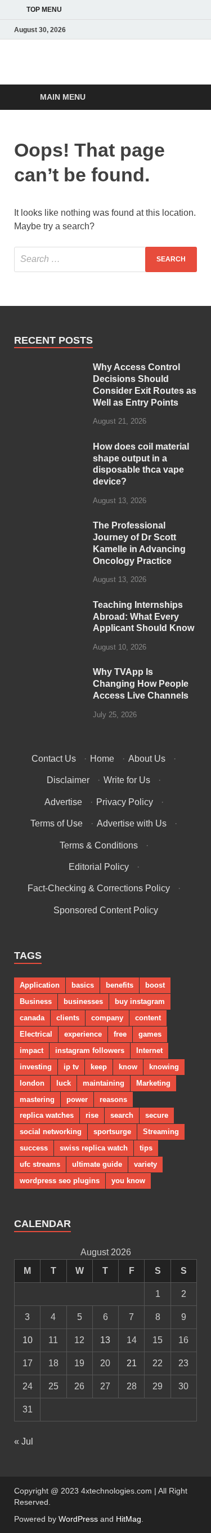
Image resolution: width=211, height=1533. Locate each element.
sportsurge (112, 1131)
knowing (164, 1067)
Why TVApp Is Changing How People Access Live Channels (140, 683)
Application (40, 985)
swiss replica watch (94, 1148)
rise (92, 1115)
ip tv (71, 1067)
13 (105, 1340)
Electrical (36, 1034)
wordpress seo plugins (60, 1180)
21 (132, 1363)
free (120, 1034)
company (107, 1018)
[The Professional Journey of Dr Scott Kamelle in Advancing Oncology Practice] (49, 526)
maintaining (103, 1083)
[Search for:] (105, 259)
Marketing (153, 1083)
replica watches (47, 1115)
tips (146, 1148)
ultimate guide (97, 1164)
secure (156, 1115)
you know (128, 1180)
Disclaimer (68, 780)
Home (102, 758)
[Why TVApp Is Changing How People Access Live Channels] (49, 673)
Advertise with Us (132, 823)
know (128, 1067)
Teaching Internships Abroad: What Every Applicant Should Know (143, 616)
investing (36, 1067)
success (34, 1148)
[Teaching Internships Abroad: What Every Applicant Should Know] (49, 606)
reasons (113, 1099)
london (32, 1083)
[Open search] (182, 98)
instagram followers (89, 1050)
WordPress (78, 1518)
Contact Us (54, 758)
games (149, 1034)
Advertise (63, 802)
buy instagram (140, 1001)
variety (145, 1164)
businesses (83, 1001)
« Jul (23, 1441)
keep (99, 1067)
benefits (119, 985)
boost (155, 985)
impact (31, 1050)
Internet (149, 1050)
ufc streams (40, 1164)
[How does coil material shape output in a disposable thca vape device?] (49, 447)
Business (36, 1001)
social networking (51, 1131)
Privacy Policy (124, 802)
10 (28, 1340)
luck (63, 1083)
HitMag (128, 1518)
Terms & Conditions (99, 845)
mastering (37, 1099)
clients (67, 1018)
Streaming (161, 1131)
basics (82, 985)
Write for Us (127, 780)
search (121, 1115)
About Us (146, 758)
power (77, 1099)
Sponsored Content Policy (105, 910)
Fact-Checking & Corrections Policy (99, 888)
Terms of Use (56, 823)
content (148, 1018)
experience (83, 1034)
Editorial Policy (99, 867)
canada (32, 1018)
